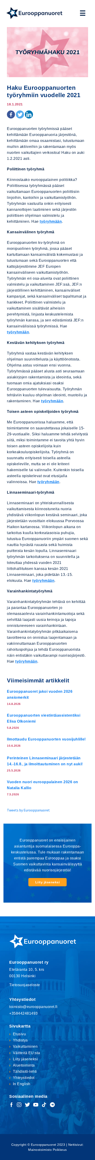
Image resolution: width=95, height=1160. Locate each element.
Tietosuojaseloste (24, 985)
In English (21, 1084)
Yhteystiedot (24, 1078)
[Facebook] (11, 114)
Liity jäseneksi (47, 882)
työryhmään (51, 221)
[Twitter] (20, 114)
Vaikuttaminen (25, 1046)
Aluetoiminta (24, 1065)
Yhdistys (20, 1040)
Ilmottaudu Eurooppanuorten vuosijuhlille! (46, 739)
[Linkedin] (29, 114)
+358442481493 (23, 1013)
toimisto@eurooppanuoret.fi (33, 1007)
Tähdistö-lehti (25, 1071)
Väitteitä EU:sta (26, 1053)
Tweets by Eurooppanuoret (28, 810)
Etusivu (19, 1034)
